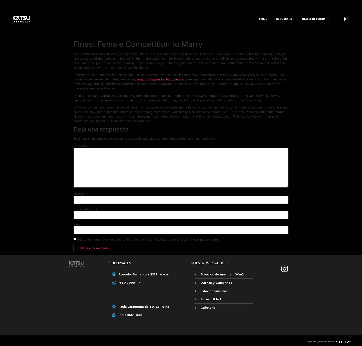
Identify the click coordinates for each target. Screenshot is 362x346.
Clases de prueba (313, 19)
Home (263, 19)
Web (77, 224)
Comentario (83, 146)
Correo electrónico (88, 209)
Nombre (80, 193)
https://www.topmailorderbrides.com (159, 79)
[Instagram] (346, 19)
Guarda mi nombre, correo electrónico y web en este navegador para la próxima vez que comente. (148, 239)
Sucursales (284, 19)
